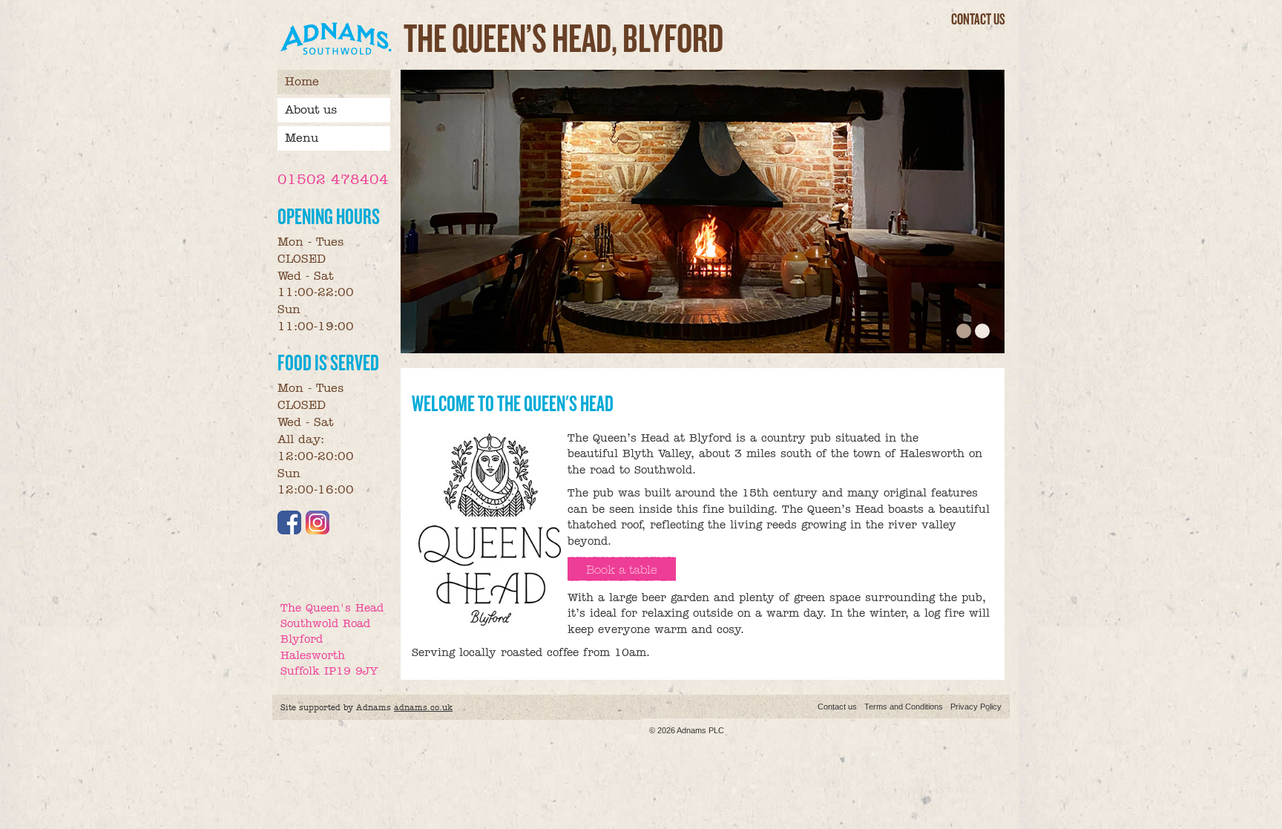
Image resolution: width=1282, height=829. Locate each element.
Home (302, 81)
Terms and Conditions (903, 706)
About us (311, 109)
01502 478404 (333, 179)
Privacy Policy (976, 706)
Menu (301, 137)
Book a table (621, 570)
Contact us (978, 19)
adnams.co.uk (423, 707)
